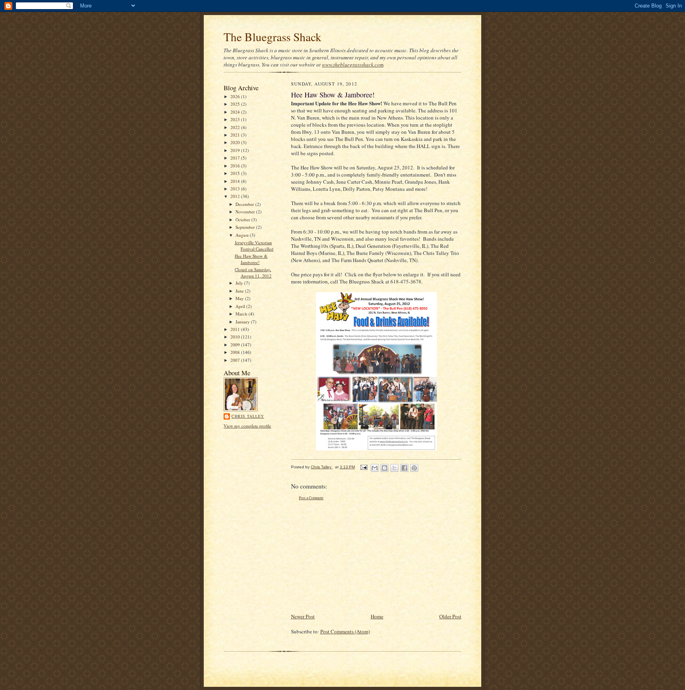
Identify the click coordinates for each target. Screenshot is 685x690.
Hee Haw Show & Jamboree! (251, 259)
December (245, 204)
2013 (235, 189)
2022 (235, 127)
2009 (235, 345)
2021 (235, 135)
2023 (235, 119)
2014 (235, 181)
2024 (235, 112)
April (240, 306)
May (240, 298)
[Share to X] (394, 468)
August (242, 235)
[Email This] (375, 468)
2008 (235, 352)
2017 (235, 158)
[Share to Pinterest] (414, 468)
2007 (235, 360)
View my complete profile (247, 426)
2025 (235, 104)
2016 (235, 166)
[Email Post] (363, 467)
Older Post (450, 616)
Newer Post (303, 616)
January (243, 322)
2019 (235, 150)
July (239, 283)
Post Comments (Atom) (345, 631)
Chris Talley (248, 416)
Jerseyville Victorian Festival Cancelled (254, 246)
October (243, 219)
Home (377, 616)
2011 (235, 329)
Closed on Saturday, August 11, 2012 (253, 272)
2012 (235, 196)
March (242, 314)
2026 (235, 96)
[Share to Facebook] (404, 468)
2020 (235, 142)
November (245, 212)
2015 (235, 173)
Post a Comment (311, 497)
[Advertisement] (350, 556)
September (245, 227)
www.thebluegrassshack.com (352, 64)
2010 (235, 337)
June (240, 291)
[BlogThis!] (384, 468)
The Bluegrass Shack (272, 36)
